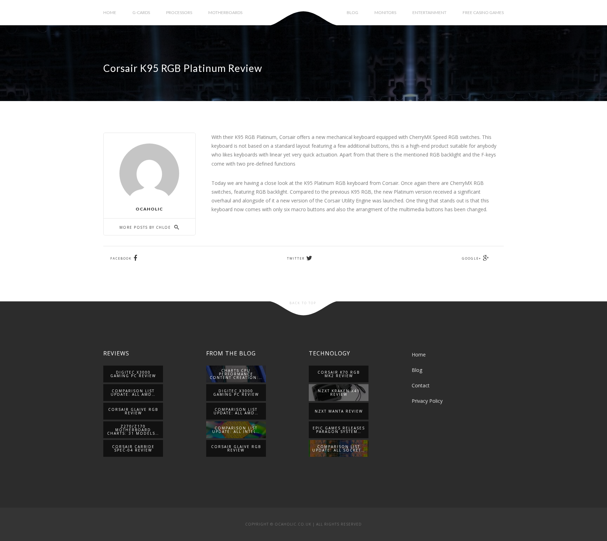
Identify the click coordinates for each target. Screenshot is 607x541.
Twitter (296, 258)
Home (109, 12)
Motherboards (225, 12)
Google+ (471, 258)
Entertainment (429, 12)
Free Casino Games (483, 12)
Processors (179, 12)
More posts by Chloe (145, 227)
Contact (421, 385)
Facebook (121, 258)
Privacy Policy (427, 401)
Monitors (385, 12)
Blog (352, 12)
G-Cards (141, 12)
